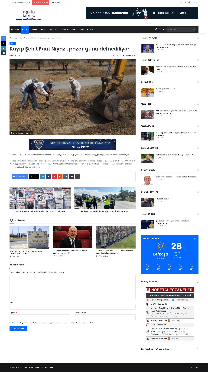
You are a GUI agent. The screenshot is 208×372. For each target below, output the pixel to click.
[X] (3, 43)
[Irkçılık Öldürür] (147, 202)
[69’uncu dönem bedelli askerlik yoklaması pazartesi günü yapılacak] (116, 237)
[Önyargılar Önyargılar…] (147, 92)
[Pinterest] (54, 176)
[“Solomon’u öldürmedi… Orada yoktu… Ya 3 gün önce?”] (147, 70)
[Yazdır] (77, 176)
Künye (90, 29)
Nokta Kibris (48, 368)
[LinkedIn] (42, 176)
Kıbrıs (24, 29)
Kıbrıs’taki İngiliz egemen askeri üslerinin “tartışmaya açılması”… (27, 252)
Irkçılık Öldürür (162, 199)
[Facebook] (3, 38)
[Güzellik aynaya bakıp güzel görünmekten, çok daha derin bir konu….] (147, 48)
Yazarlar (62, 29)
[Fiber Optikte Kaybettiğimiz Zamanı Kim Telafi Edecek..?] (147, 136)
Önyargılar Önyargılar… (166, 89)
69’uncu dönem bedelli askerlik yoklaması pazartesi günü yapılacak (114, 252)
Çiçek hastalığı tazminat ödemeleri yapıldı (65, 2)
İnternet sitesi (80, 313)
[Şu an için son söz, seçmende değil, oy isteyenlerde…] (147, 224)
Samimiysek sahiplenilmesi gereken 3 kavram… (176, 177)
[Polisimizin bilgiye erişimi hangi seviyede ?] (147, 158)
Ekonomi (52, 29)
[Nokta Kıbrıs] (29, 15)
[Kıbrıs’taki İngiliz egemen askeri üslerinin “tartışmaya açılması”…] (29, 237)
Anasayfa (15, 29)
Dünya (42, 29)
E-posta (13, 313)
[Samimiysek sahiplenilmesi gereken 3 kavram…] (147, 180)
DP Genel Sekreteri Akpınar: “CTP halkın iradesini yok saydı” (70, 251)
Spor (73, 29)
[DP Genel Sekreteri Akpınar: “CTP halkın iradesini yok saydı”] (72, 237)
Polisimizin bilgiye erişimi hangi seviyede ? (174, 155)
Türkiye (34, 29)
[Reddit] (60, 176)
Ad (11, 302)
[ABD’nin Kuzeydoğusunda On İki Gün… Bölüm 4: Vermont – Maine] (147, 114)
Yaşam (81, 29)
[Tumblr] (48, 176)
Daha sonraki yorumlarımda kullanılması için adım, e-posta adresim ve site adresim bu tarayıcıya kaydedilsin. (54, 323)
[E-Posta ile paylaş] (71, 176)
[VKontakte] (65, 176)
